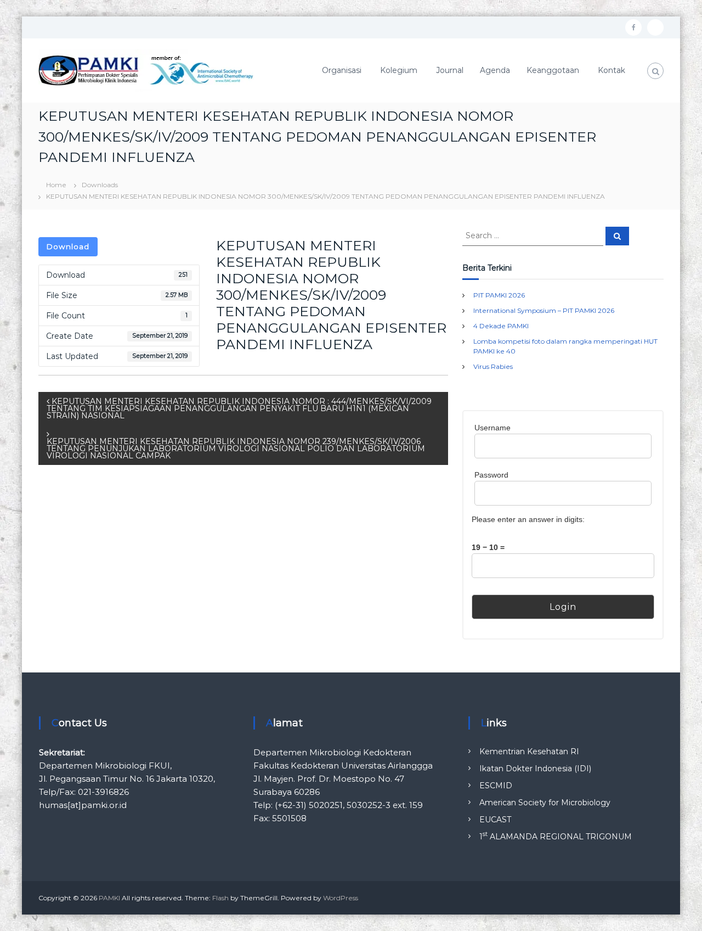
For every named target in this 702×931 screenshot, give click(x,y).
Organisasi (341, 70)
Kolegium (398, 70)
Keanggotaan (552, 70)
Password (491, 474)
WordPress (340, 898)
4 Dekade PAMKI (501, 326)
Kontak (611, 70)
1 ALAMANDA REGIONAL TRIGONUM (555, 837)
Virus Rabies (493, 366)
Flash (220, 898)
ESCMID (495, 785)
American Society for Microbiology (544, 802)
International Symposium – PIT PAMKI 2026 (543, 310)
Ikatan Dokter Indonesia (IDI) (535, 768)
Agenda (495, 70)
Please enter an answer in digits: (528, 519)
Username (492, 427)
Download (68, 246)
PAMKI (109, 898)
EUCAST (495, 820)
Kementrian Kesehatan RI (529, 751)
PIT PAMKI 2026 (499, 295)
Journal (449, 70)
